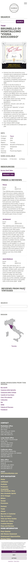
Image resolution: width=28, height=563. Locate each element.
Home (3, 479)
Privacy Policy (16, 561)
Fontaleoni (4, 410)
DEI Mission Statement (9, 534)
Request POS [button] (8, 174)
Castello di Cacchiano (7, 395)
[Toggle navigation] (25, 3)
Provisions (4, 503)
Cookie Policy (10, 561)
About (3, 511)
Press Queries (5, 531)
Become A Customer (8, 514)
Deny (14, 555)
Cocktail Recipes (7, 523)
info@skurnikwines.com (9, 473)
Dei (2, 402)
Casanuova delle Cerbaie (8, 392)
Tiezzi (3, 26)
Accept (14, 551)
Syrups (3, 501)
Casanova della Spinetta (8, 390)
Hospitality (5, 489)
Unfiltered (4, 482)
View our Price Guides (9, 519)
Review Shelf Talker (7, 170)
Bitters (3, 498)
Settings (14, 558)
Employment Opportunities (10, 536)
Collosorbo (4, 400)
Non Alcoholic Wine (8, 491)
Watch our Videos (7, 521)
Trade (3, 509)
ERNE (2, 405)
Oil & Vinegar (5, 496)
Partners (4, 506)
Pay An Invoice (6, 516)
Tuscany (14, 346)
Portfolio (4, 484)
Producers (4, 487)
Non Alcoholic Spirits (8, 493)
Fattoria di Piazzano (7, 407)
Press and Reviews (7, 526)
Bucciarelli (4, 387)
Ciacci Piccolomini (6, 397)
